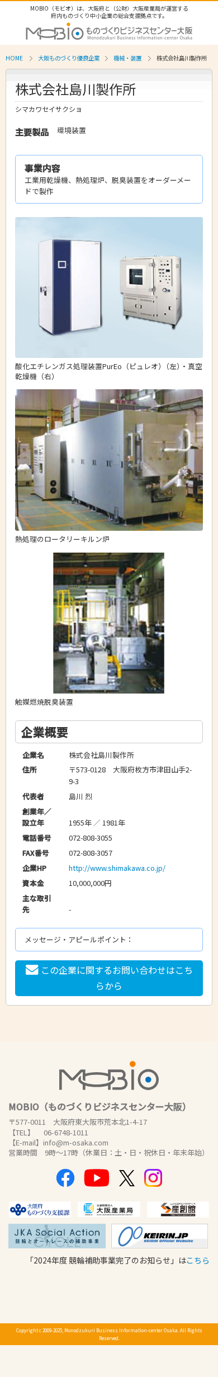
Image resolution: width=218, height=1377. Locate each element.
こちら (198, 1260)
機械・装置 (127, 58)
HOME (14, 58)
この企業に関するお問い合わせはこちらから (117, 977)
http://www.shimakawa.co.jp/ (117, 867)
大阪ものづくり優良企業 (68, 58)
